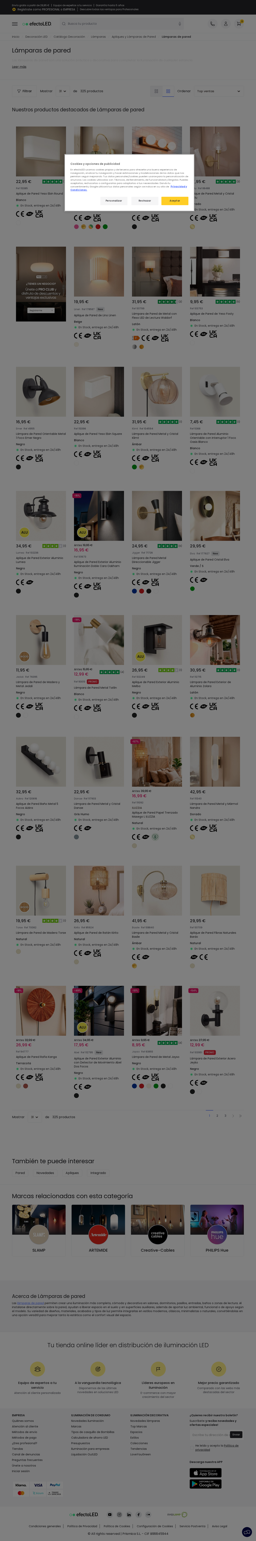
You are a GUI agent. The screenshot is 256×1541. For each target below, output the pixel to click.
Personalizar (114, 200)
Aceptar (175, 200)
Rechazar (145, 200)
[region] (129, 182)
